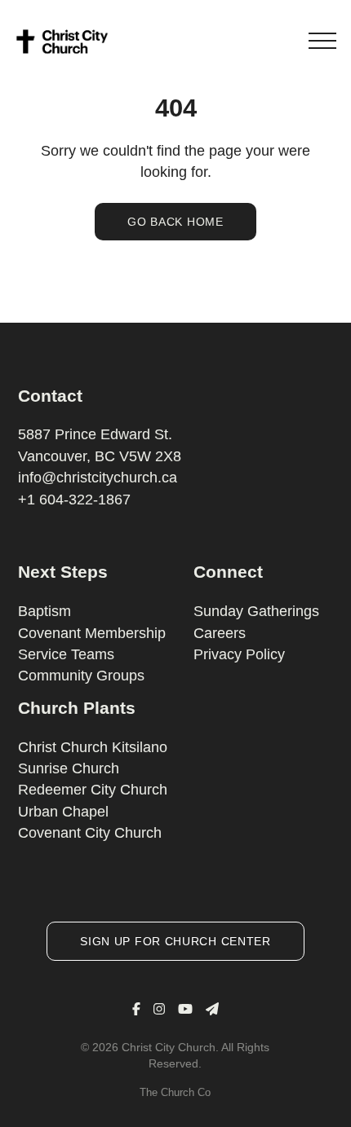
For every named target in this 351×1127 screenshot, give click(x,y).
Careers (219, 633)
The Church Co (175, 1092)
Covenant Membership (92, 633)
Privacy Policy (239, 654)
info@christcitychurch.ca (97, 477)
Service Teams (66, 654)
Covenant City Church (90, 833)
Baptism (44, 611)
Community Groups (81, 675)
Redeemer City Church (92, 789)
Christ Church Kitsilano (92, 747)
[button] (322, 41)
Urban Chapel (63, 811)
